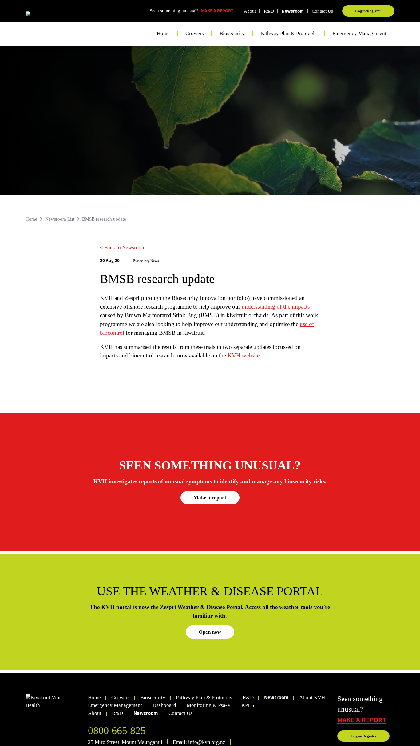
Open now (210, 632)
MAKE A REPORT (217, 11)
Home (163, 33)
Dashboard (164, 705)
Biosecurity (152, 697)
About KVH (312, 697)
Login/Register (368, 11)
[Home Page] (49, 15)
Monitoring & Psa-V (209, 705)
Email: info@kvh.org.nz (199, 742)
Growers (120, 697)
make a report (361, 719)
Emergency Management (359, 33)
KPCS (247, 705)
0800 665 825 (117, 730)
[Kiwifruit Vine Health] (54, 701)
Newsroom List (59, 219)
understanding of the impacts (276, 306)
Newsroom (293, 11)
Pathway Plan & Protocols (204, 697)
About (250, 11)
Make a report (209, 498)
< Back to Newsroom (122, 247)
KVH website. (244, 355)
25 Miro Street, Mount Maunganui (125, 742)
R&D (269, 11)
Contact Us (322, 11)
